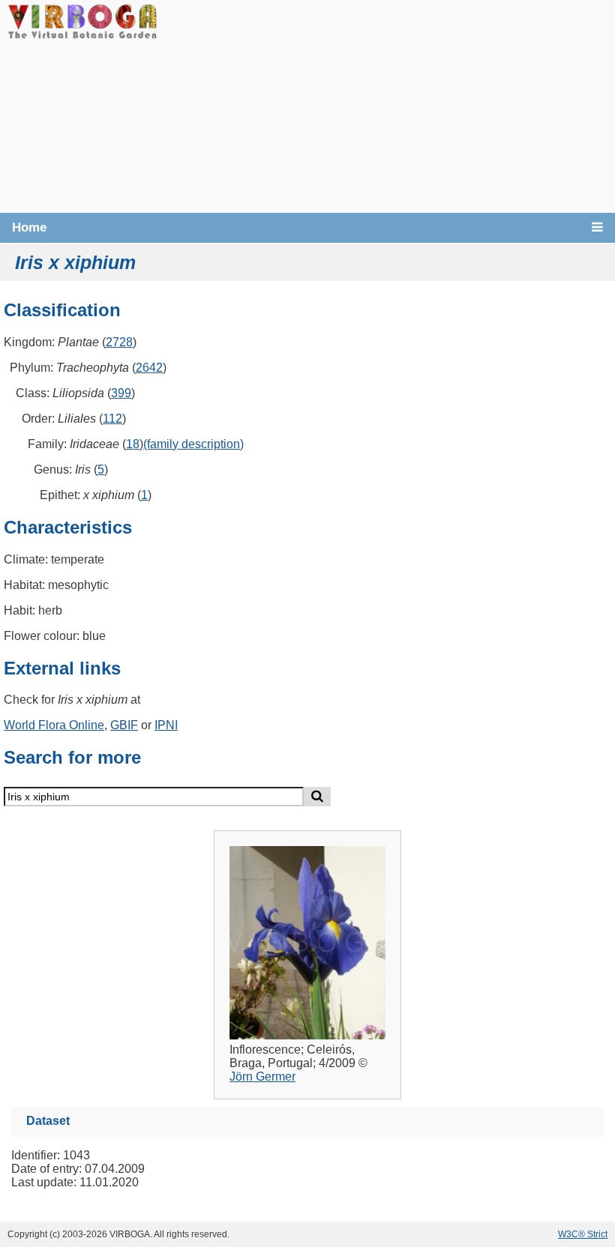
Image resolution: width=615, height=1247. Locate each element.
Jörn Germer (263, 1076)
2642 (149, 367)
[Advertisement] (386, 105)
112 (112, 418)
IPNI (166, 725)
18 (133, 444)
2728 (119, 342)
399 (121, 393)
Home (29, 227)
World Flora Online (54, 725)
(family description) (193, 444)
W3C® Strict (583, 1234)
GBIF (124, 725)
